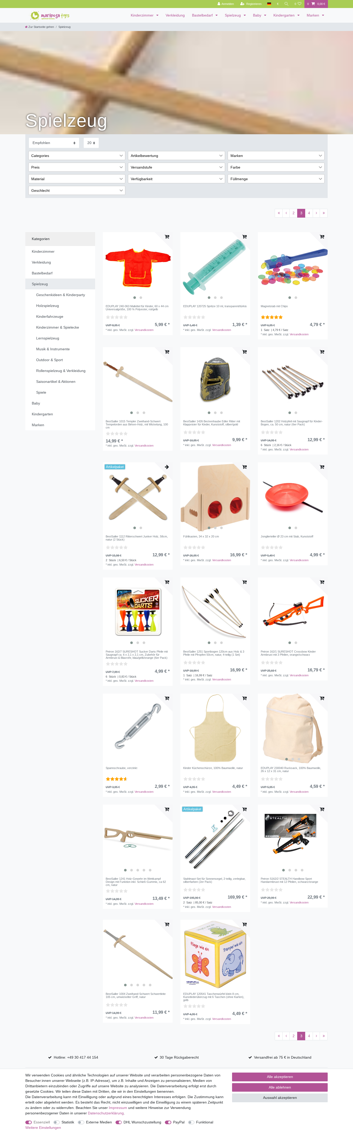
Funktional (204, 1122)
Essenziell (42, 1122)
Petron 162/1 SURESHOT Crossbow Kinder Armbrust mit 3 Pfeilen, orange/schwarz (288, 653)
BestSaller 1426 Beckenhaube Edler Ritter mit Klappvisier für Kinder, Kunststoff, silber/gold (211, 423)
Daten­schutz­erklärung (106, 1113)
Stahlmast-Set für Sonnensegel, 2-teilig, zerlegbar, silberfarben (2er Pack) (214, 880)
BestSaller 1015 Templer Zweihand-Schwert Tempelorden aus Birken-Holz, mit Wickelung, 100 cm (137, 424)
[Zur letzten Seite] (324, 213)
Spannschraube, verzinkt (121, 768)
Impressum (118, 1108)
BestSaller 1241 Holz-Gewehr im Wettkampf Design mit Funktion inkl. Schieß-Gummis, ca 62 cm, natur (136, 882)
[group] (138, 267)
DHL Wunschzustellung (142, 1122)
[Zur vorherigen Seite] (286, 213)
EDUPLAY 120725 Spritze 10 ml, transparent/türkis (215, 306)
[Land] (269, 4)
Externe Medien (99, 1122)
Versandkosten (144, 329)
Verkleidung (175, 15)
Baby (257, 15)
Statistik (68, 1122)
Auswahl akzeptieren (280, 1098)
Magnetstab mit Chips (274, 306)
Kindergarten (284, 15)
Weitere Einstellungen (43, 1127)
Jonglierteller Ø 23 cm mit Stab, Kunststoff (287, 536)
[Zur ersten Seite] (279, 213)
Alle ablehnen (280, 1087)
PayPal (179, 1122)
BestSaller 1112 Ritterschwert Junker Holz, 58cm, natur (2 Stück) (137, 538)
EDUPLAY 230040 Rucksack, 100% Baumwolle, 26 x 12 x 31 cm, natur (291, 769)
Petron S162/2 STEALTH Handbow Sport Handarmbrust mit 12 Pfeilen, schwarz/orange (289, 880)
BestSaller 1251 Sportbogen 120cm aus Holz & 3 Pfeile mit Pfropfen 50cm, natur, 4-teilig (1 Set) (213, 653)
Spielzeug (233, 15)
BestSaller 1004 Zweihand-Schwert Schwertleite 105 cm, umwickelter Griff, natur (136, 995)
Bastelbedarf (203, 15)
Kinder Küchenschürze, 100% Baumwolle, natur (213, 768)
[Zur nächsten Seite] (316, 213)
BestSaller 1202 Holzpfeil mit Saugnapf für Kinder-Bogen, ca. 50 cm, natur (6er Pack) (292, 423)
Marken (313, 15)
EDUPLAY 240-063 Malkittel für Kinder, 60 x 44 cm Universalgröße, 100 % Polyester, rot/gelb (137, 308)
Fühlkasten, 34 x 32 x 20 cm (201, 536)
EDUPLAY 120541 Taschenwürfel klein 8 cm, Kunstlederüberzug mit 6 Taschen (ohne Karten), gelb (213, 997)
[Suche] (286, 4)
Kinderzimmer (143, 15)
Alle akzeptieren (280, 1077)
